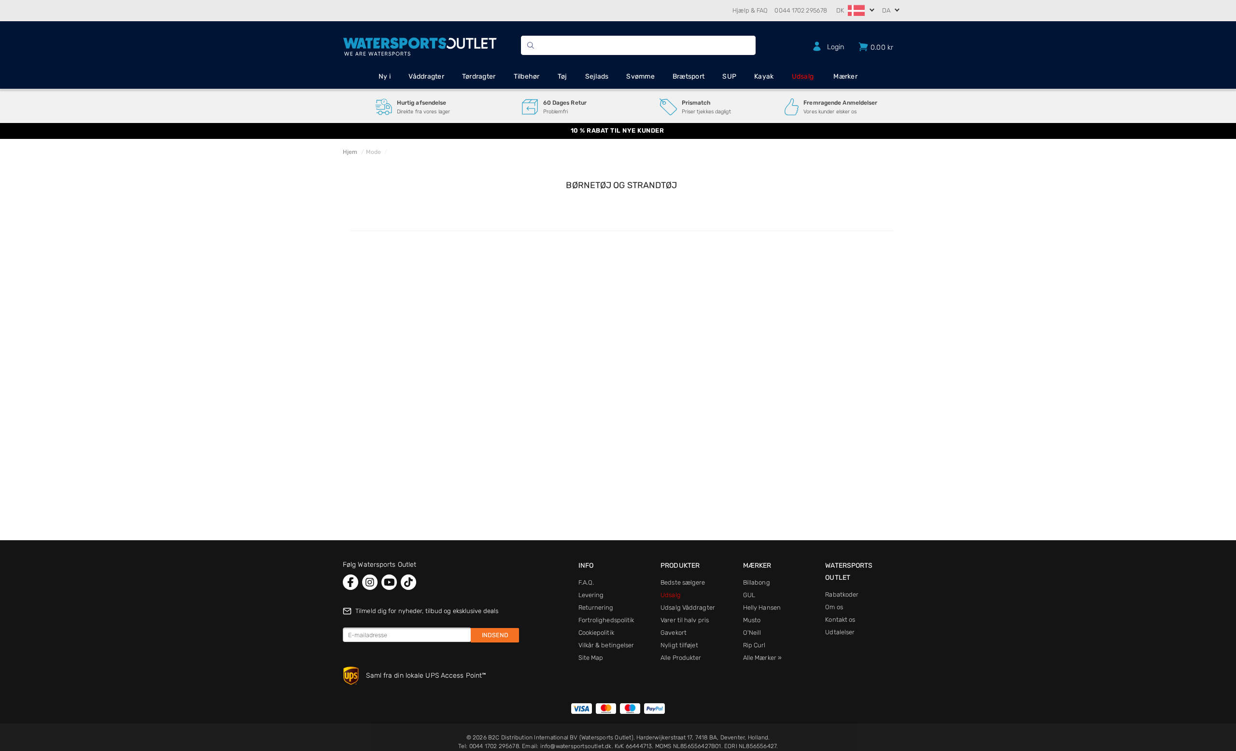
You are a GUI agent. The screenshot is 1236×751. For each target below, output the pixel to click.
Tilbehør (527, 76)
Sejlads (597, 76)
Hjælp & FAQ (750, 10)
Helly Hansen (762, 607)
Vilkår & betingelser (606, 645)
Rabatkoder (841, 594)
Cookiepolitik (596, 632)
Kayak (763, 76)
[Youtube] (389, 582)
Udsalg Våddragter (687, 607)
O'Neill (752, 632)
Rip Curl (754, 645)
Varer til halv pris (684, 620)
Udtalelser (840, 632)
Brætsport (688, 76)
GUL (749, 595)
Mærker (845, 76)
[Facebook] (350, 582)
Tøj (562, 76)
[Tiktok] (408, 582)
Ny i (385, 76)
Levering (591, 595)
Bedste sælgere (682, 582)
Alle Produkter (680, 657)
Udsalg (803, 76)
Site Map (591, 657)
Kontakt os (840, 619)
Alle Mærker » (762, 657)
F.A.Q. (586, 582)
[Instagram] (370, 582)
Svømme (640, 76)
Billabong (756, 582)
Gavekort (673, 632)
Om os (834, 607)
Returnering (596, 607)
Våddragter (426, 76)
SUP (729, 76)
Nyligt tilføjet (679, 645)
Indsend (495, 635)
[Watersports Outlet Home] (420, 45)
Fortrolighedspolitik (606, 620)
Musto (752, 620)
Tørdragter (479, 76)
